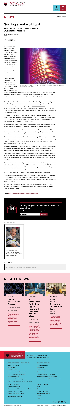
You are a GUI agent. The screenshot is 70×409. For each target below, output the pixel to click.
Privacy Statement (62, 405)
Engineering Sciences (13, 376)
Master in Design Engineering (15, 391)
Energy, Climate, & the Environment (17, 374)
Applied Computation (33, 326)
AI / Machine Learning (34, 325)
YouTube (62, 402)
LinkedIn (65, 402)
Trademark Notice (40, 405)
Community (52, 317)
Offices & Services (42, 391)
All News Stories (61, 16)
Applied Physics (34, 193)
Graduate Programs (43, 363)
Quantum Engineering (12, 320)
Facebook (53, 402)
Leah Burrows (9, 34)
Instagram (59, 402)
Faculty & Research (42, 384)
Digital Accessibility (54, 405)
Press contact (16, 34)
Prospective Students (43, 393)
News (38, 386)
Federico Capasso (10, 108)
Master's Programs (14, 384)
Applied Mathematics (13, 365)
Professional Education (15, 396)
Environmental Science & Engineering (17, 378)
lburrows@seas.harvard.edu (29, 267)
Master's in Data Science (14, 386)
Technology (10, 322)
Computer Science (12, 369)
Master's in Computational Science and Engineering (21, 389)
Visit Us (39, 395)
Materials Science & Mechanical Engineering (12, 317)
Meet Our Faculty (54, 324)
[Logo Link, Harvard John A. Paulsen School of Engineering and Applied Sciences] (14, 4)
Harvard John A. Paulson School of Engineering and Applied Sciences (14, 355)
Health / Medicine (33, 332)
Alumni (39, 398)
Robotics (35, 336)
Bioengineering (32, 327)
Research (16, 321)
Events (39, 389)
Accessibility (47, 405)
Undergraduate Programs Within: (19, 363)
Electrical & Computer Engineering (23, 193)
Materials (10, 315)
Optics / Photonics (12, 193)
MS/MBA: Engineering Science (16, 393)
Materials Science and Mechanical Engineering (20, 381)
